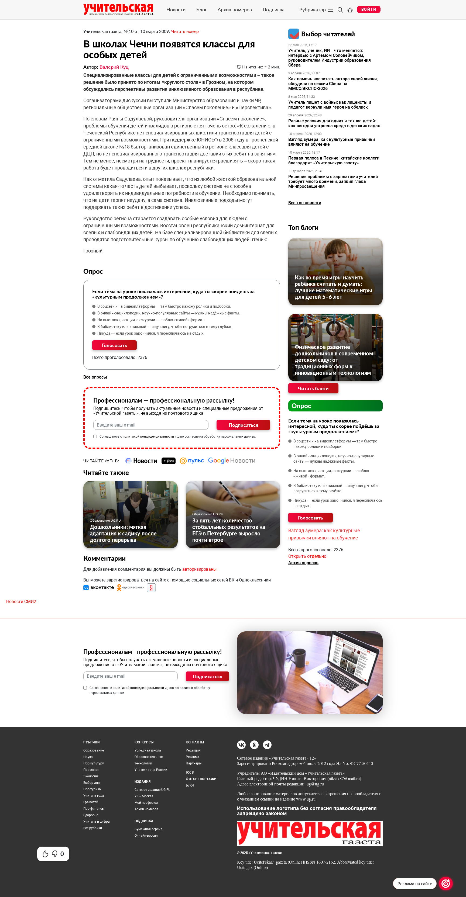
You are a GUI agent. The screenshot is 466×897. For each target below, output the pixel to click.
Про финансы (93, 809)
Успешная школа (148, 750)
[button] (99, 587)
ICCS (190, 772)
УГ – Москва (144, 796)
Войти (368, 9)
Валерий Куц (114, 67)
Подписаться (243, 425)
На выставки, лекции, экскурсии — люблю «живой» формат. (151, 320)
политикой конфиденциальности (148, 436)
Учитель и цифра (96, 821)
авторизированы (199, 569)
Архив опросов (303, 562)
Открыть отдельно (307, 556)
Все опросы (95, 377)
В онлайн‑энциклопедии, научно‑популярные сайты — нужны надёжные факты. (168, 313)
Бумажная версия (148, 829)
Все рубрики (92, 828)
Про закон (91, 770)
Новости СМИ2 (21, 601)
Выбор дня (91, 783)
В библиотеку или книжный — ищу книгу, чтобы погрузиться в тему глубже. (164, 326)
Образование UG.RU (105, 520)
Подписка (274, 9)
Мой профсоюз (146, 803)
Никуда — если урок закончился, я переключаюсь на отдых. (150, 333)
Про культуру (93, 763)
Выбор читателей (328, 34)
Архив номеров (235, 9)
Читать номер (185, 31)
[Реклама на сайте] (446, 883)
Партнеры (193, 763)
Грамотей (90, 802)
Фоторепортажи (201, 779)
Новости (176, 9)
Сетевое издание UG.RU (152, 790)
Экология (90, 776)
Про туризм (92, 789)
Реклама (192, 757)
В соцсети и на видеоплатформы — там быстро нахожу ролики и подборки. (164, 306)
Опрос (301, 406)
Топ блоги (303, 227)
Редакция (193, 750)
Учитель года (93, 796)
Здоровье (90, 815)
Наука (88, 757)
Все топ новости (304, 202)
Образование (93, 750)
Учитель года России (151, 770)
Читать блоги (313, 388)
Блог (201, 9)
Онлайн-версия (146, 835)
